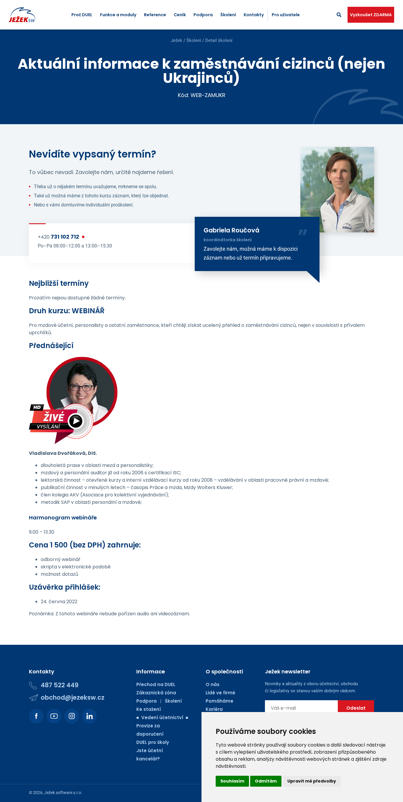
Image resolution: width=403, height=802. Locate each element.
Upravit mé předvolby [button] (311, 781)
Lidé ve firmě (220, 693)
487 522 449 (59, 685)
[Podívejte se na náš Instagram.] (71, 716)
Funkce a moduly (118, 15)
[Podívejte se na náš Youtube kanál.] (54, 716)
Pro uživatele (286, 15)
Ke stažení (148, 709)
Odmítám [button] (266, 781)
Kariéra (214, 709)
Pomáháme (219, 701)
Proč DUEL (81, 15)
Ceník (180, 15)
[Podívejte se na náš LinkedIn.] (89, 716)
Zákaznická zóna (156, 693)
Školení (228, 15)
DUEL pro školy (152, 742)
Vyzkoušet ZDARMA (371, 15)
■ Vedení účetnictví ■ (162, 717)
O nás (212, 684)
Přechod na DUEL (155, 684)
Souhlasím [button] (232, 781)
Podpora (203, 15)
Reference (155, 15)
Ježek (176, 40)
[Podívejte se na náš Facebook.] (36, 716)
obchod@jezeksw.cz (72, 697)
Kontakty (254, 15)
